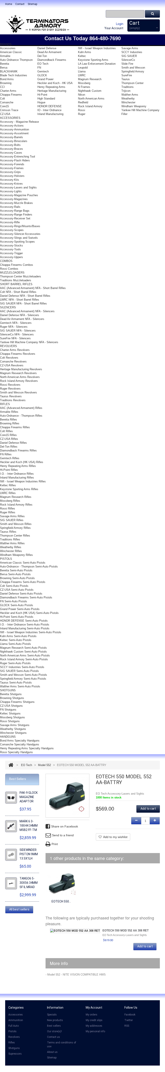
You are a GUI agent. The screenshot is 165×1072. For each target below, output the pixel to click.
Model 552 (44, 765)
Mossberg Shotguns (12, 717)
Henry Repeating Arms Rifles (18, 466)
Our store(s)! (54, 1031)
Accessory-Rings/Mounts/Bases (20, 226)
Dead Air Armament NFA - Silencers (22, 319)
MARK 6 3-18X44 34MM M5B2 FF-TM (29, 826)
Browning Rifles (9, 423)
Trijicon (125, 90)
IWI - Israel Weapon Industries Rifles (23, 481)
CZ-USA (5, 114)
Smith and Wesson (133, 67)
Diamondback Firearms (51, 59)
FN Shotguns (8, 709)
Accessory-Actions (12, 125)
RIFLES (5, 404)
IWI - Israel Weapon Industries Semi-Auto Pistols (30, 632)
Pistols (12, 1031)
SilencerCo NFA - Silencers (17, 334)
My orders (91, 1014)
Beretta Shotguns (11, 694)
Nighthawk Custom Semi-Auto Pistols (23, 651)
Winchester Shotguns (13, 732)
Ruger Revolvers (10, 388)
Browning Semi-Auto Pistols (17, 578)
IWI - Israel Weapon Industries (97, 48)
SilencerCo (128, 59)
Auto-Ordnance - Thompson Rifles (21, 415)
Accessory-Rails (10, 206)
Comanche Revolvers (13, 361)
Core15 (4, 106)
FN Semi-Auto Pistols (13, 601)
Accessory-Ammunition (14, 129)
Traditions (127, 87)
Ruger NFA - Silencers (14, 326)
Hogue (41, 102)
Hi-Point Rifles (9, 469)
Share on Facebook (64, 826)
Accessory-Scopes (12, 230)
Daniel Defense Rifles (13, 442)
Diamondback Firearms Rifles (18, 450)
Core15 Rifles (8, 435)
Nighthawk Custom (89, 90)
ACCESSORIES (10, 117)
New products (55, 1020)
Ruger (81, 114)
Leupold (83, 67)
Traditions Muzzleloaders (15, 280)
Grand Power (45, 79)
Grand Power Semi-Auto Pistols (20, 609)
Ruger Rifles (7, 512)
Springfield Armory (132, 71)
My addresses (94, 1025)
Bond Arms (7, 79)
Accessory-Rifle (10, 222)
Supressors (15, 1053)
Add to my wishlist (115, 837)
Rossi (81, 110)
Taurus (125, 79)
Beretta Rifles (8, 419)
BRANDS (6, 44)
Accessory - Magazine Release (19, 121)
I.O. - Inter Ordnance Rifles (17, 473)
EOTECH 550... (61, 901)
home (8, 4)
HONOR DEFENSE (49, 106)
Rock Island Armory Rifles (16, 504)
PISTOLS (6, 558)
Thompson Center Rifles (15, 535)
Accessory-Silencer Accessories (20, 234)
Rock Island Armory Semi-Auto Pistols (24, 659)
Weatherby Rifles (10, 547)
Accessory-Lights (11, 191)
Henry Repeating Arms (51, 87)
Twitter (128, 1020)
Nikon (81, 94)
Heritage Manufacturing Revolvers (21, 369)
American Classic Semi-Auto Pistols (22, 562)
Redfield (83, 102)
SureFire (126, 75)
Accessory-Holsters (12, 175)
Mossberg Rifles (10, 500)
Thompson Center (132, 83)
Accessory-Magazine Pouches (19, 195)
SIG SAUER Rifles (11, 520)
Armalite (5, 56)
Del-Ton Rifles (8, 446)
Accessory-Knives (11, 183)
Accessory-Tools (10, 249)
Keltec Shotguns (10, 713)
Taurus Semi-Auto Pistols (16, 682)
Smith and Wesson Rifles (16, 524)
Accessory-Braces (11, 148)
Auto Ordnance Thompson (16, 59)
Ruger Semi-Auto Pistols (15, 663)
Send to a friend (63, 835)
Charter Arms (8, 90)
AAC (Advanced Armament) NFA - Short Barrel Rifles (33, 288)
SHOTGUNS (8, 690)
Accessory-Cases (11, 152)
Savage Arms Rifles (12, 516)
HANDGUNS (8, 736)
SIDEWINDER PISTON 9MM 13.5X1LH (29, 854)
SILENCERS (8, 307)
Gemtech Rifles (9, 458)
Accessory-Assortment (14, 133)
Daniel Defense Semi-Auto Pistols (21, 593)
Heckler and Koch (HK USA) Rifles (21, 462)
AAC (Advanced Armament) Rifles (21, 408)
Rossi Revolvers (10, 384)
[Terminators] (37, 23)
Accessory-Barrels (11, 137)
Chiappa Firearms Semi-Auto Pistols (22, 582)
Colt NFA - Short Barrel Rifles (18, 292)
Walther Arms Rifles (12, 543)
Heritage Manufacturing (51, 90)
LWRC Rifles (8, 493)
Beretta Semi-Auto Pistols (16, 570)
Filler (124, 114)
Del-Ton (42, 56)
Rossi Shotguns (10, 721)
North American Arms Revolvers (20, 377)
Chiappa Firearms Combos (16, 264)
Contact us (53, 1036)
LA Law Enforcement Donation (97, 63)
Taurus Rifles (8, 531)
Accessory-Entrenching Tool (17, 156)
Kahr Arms (84, 52)
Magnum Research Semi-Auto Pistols (23, 647)
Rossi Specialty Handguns (16, 752)
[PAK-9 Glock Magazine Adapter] (11, 798)
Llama (82, 71)
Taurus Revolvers (11, 396)
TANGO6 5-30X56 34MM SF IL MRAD (29, 883)
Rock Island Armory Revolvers (19, 380)
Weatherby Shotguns (13, 729)
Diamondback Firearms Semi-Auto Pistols (26, 597)
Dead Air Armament (49, 52)
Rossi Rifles (7, 508)
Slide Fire (127, 63)
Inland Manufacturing (50, 114)
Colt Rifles (6, 431)
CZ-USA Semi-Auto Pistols (17, 589)
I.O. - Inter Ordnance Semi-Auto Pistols (24, 624)
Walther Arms (129, 94)
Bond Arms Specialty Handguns (20, 740)
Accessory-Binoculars (13, 141)
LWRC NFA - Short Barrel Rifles (19, 299)
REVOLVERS (8, 346)
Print (55, 844)
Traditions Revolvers (13, 400)
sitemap (32, 4)
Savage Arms (129, 48)
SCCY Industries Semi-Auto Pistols (22, 667)
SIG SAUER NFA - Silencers (18, 330)
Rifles (11, 1042)
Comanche (6, 102)
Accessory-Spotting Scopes (17, 241)
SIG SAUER (129, 56)
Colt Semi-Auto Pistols (14, 585)
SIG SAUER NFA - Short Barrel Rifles (23, 303)
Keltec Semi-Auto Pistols (15, 640)
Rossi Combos (9, 268)
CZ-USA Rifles (9, 438)
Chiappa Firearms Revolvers (17, 353)
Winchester (128, 102)
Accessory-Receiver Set (15, 218)
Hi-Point (42, 94)
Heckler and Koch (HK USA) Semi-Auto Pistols (29, 613)
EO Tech (42, 63)
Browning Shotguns (12, 698)
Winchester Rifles (11, 551)
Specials (52, 1014)
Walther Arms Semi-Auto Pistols (20, 686)
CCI (2, 87)
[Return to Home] (10, 765)
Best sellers (54, 1025)
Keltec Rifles (8, 485)
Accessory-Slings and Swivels (19, 237)
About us (52, 1052)
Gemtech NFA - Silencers (16, 322)
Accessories (7, 48)
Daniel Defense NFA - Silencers (19, 315)
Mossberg (84, 83)
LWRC (82, 75)
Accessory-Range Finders (16, 214)
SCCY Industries (131, 52)
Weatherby (128, 98)
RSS (126, 1025)
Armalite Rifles (9, 411)
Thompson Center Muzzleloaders (20, 276)
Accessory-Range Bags (14, 210)
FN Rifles (6, 454)
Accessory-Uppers (11, 257)
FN (39, 67)
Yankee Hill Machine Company (140, 110)
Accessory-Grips (10, 172)
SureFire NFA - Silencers (15, 338)
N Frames (84, 87)
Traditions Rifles (10, 539)
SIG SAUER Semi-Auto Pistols (19, 671)
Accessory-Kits (9, 179)
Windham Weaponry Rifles (16, 555)
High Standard (46, 98)
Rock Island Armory (90, 106)
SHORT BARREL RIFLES (16, 284)
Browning (5, 83)
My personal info (95, 1031)
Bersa (3, 67)
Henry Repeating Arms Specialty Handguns (27, 748)
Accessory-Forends (12, 164)
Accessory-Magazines (14, 199)
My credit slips (94, 1020)
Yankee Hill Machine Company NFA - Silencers (29, 342)
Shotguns (14, 1048)
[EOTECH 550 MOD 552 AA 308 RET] (61, 882)
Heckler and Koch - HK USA (55, 83)
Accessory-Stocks (11, 245)
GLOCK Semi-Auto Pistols (16, 605)
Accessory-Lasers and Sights (18, 187)
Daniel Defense (46, 48)
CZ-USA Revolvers (11, 365)
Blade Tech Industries (13, 75)
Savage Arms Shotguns (14, 725)
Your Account (113, 28)
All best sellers (19, 909)
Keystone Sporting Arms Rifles (19, 489)
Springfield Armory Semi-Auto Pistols (23, 678)
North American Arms (91, 98)
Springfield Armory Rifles (15, 527)
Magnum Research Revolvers (18, 373)
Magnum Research (89, 79)
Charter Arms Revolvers (15, 350)
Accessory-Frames (12, 168)
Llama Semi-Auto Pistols (15, 643)
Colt (2, 98)
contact (19, 4)
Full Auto (13, 1025)
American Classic (11, 52)
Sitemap (52, 1057)
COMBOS (6, 261)
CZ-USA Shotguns (11, 705)
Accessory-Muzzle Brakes (16, 203)
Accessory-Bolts (10, 145)
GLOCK (42, 75)
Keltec (82, 56)
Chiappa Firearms (11, 94)
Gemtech (43, 71)
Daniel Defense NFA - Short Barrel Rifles (25, 295)
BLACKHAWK (9, 71)
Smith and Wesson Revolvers (18, 392)
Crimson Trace (9, 110)
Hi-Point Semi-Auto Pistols (16, 616)
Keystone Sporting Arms (93, 59)
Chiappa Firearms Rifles (15, 427)
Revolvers (14, 1036)
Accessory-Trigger (11, 253)
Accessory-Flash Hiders (15, 160)
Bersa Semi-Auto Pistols (15, 574)
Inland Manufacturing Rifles (17, 477)
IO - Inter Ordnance (49, 110)
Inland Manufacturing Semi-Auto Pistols (24, 628)
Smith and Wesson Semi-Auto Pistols (23, 674)
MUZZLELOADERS (12, 272)
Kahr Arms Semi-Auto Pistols (18, 636)
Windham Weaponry (133, 106)
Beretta (4, 63)
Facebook (129, 1014)
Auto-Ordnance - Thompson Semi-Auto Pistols (29, 566)
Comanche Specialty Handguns (19, 744)
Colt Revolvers (9, 357)
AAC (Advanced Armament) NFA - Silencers (27, 311)
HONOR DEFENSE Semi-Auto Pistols (24, 620)
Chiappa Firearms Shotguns (17, 701)
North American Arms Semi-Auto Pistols (25, 655)
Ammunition (15, 1020)
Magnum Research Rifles (15, 497)
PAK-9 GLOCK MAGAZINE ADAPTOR (29, 797)
